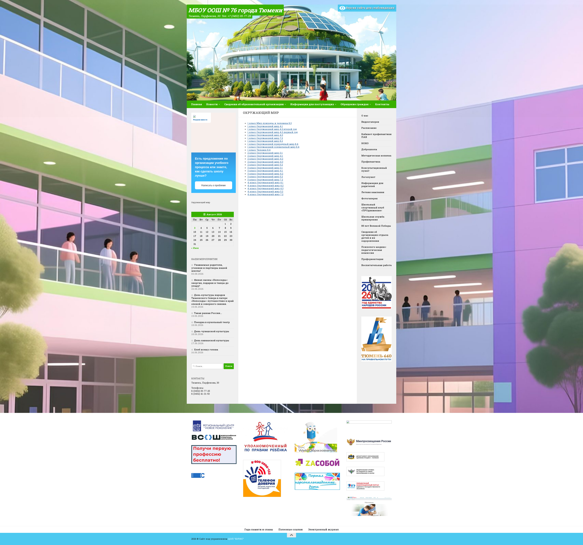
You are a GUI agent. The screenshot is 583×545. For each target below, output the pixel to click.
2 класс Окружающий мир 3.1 (265, 152)
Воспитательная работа (376, 265)
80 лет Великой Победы (376, 225)
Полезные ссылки (290, 529)
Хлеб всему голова (206, 349)
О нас (364, 115)
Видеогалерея (370, 121)
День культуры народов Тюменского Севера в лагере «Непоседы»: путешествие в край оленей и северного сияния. (212, 299)
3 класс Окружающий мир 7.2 (265, 179)
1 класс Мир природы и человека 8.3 (269, 123)
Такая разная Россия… (208, 313)
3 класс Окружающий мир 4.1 (265, 170)
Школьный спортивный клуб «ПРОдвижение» (372, 207)
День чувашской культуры (211, 331)
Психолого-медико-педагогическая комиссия (374, 249)
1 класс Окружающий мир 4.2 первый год (272, 132)
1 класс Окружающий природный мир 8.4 (272, 143)
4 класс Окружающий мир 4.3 (265, 188)
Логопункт (368, 176)
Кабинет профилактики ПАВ (376, 136)
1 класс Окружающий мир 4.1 (265, 126)
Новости (212, 104)
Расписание (369, 127)
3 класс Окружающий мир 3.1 (265, 167)
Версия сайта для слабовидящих (370, 8)
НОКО (365, 143)
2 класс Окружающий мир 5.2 (265, 164)
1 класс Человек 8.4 (259, 149)
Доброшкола (369, 149)
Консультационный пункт (374, 169)
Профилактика (370, 161)
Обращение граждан (355, 104)
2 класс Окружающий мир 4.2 (265, 158)
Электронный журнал (323, 529)
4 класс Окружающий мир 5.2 (265, 191)
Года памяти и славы (258, 529)
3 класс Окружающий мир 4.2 (265, 173)
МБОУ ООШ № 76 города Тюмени (235, 10)
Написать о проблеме (213, 185)
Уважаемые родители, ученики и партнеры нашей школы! (209, 267)
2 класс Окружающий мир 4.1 (265, 155)
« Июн (195, 247)
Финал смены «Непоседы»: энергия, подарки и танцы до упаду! (209, 282)
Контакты (382, 104)
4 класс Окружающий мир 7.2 (265, 194)
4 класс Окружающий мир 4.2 (265, 185)
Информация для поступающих (312, 104)
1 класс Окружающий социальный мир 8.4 (273, 146)
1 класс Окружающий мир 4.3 (265, 135)
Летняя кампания (372, 192)
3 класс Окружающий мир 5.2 (265, 176)
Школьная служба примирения (372, 218)
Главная (196, 104)
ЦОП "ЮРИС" (236, 538)
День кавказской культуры (211, 340)
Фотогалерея (369, 198)
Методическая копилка (376, 155)
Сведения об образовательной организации (254, 104)
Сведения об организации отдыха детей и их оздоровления (374, 236)
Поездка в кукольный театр (212, 322)
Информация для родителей (372, 185)
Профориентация (372, 259)
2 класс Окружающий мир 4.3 (265, 161)
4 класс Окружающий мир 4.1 (265, 182)
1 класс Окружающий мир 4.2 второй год (272, 129)
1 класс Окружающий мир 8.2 (265, 140)
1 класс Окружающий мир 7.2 (265, 138)
